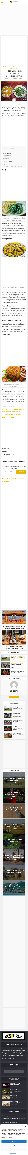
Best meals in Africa (18, 480)
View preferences (14, 1149)
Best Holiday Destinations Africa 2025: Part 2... (14, 825)
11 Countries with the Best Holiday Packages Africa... (14, 856)
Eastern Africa (21, 663)
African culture (20, 478)
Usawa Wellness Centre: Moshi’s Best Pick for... (18, 735)
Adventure (9, 67)
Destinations (21, 67)
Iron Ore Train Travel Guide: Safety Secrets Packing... (14, 810)
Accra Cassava (7, 155)
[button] (26, 1126)
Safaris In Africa (20, 656)
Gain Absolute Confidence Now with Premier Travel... (18, 715)
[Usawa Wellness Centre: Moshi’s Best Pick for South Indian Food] (8, 735)
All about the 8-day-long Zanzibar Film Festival (15, 1085)
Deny (14, 1145)
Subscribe (21, 472)
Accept (14, 1141)
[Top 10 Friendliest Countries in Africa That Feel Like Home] (8, 728)
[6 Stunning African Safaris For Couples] (8, 708)
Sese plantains (7, 153)
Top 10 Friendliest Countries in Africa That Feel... (17, 728)
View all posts (14, 697)
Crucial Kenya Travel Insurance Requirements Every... (17, 666)
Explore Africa (6, 481)
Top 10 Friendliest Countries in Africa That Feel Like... (18, 672)
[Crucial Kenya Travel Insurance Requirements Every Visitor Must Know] (8, 722)
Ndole (5, 152)
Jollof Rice (6, 158)
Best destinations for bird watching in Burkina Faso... (16, 1091)
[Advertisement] (14, 19)
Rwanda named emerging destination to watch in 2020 (16, 1103)
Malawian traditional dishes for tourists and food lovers (13, 160)
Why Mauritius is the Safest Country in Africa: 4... (14, 887)
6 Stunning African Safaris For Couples (18, 658)
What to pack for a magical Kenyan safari (15, 1096)
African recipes (7, 480)
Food (4, 67)
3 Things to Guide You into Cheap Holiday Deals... (14, 871)
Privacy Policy (13, 1153)
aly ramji (15, 78)
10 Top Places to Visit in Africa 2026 (14, 841)
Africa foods (11, 478)
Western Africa (14, 68)
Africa (4, 478)
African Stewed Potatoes (10, 156)
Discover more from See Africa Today (13, 166)
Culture (15, 67)
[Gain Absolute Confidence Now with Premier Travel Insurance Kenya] (8, 715)
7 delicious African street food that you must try (13, 163)
